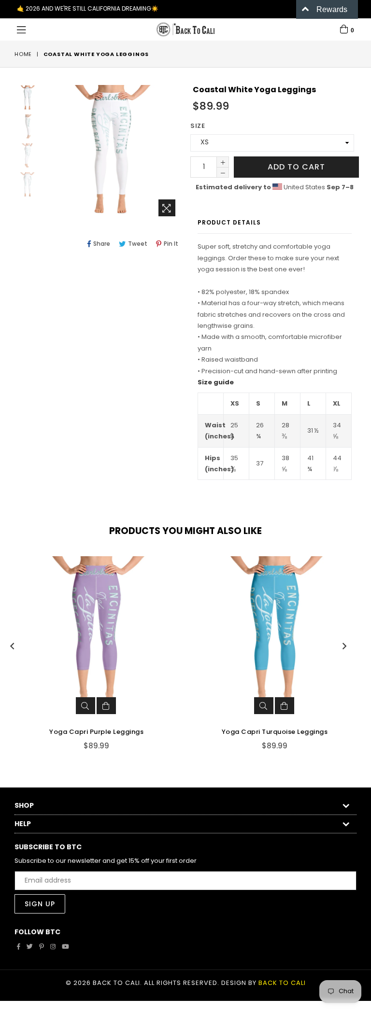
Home (23, 54)
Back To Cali (282, 982)
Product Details (229, 222)
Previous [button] (12, 646)
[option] (20, 99)
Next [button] (344, 646)
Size (197, 125)
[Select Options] (106, 705)
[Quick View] (85, 705)
